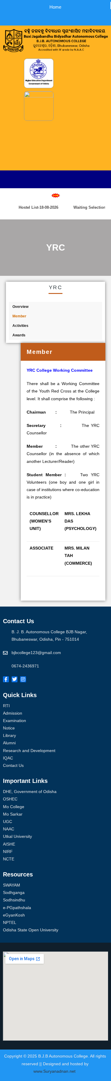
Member (19, 316)
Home (55, 7)
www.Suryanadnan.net (55, 1071)
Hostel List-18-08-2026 (35, 207)
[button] (49, 17)
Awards (18, 335)
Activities (20, 326)
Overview (20, 307)
